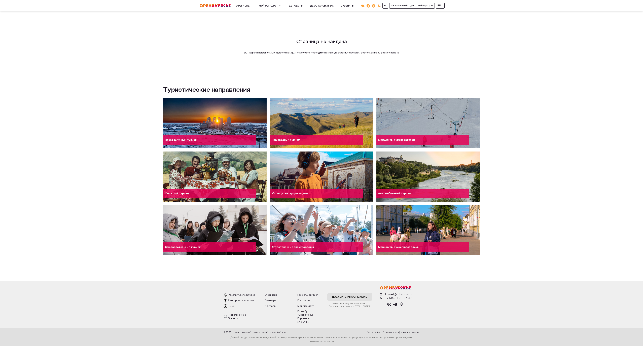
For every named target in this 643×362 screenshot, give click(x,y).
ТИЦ (231, 306)
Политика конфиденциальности (401, 332)
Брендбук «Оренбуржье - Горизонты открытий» (306, 316)
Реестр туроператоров (241, 295)
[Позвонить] (379, 6)
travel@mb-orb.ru (398, 294)
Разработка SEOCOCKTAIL (321, 342)
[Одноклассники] (373, 5)
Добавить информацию (350, 297)
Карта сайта (373, 332)
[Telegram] (368, 5)
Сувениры (347, 6)
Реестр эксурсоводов (241, 300)
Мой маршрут (268, 6)
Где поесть (295, 6)
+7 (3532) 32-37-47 (398, 298)
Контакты (270, 306)
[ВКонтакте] (363, 6)
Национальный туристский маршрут (412, 6)
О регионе (242, 6)
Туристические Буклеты (237, 317)
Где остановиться (322, 6)
